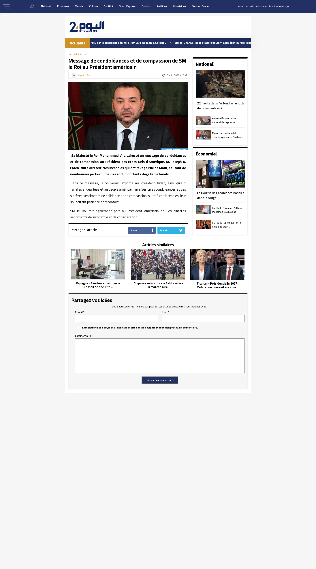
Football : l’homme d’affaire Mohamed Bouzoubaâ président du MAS (227, 210)
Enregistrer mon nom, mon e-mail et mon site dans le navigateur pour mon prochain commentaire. (140, 327)
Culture (93, 6)
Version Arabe (200, 6)
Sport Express (127, 6)
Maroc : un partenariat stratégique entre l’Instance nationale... (227, 135)
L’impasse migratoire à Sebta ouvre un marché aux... (158, 285)
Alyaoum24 (84, 75)
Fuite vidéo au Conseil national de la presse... (224, 121)
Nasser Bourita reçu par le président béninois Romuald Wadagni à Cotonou (100, 42)
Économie (63, 6)
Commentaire (84, 335)
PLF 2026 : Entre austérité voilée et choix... (226, 225)
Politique (162, 6)
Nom (165, 312)
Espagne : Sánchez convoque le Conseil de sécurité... (98, 285)
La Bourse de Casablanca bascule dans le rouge (220, 195)
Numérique (179, 6)
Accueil (73, 54)
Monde (79, 6)
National (46, 6)
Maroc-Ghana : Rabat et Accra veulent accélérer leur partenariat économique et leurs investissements (222, 42)
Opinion (146, 6)
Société (108, 6)
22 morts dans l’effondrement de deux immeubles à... (220, 106)
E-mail (79, 312)
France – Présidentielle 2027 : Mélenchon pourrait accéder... (218, 285)
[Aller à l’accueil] (86, 27)
